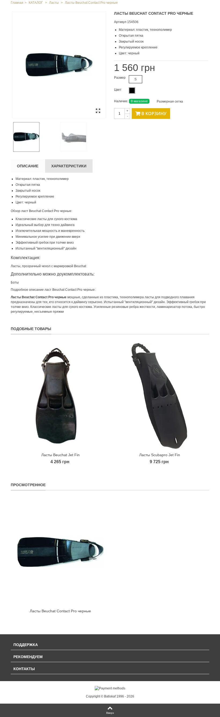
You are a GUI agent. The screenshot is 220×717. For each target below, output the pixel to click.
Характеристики (68, 166)
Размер (120, 78)
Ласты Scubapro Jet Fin (159, 455)
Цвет (118, 90)
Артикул (120, 22)
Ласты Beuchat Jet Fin (60, 455)
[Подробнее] (60, 552)
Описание (27, 166)
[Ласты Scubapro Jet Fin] (160, 396)
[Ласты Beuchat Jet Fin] (60, 396)
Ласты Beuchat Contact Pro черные (60, 611)
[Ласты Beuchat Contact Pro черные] (59, 65)
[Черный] (132, 90)
